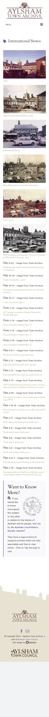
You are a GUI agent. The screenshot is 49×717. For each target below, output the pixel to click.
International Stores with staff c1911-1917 (20, 358)
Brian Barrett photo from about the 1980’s (20, 166)
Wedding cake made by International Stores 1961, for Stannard (20, 260)
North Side (30, 136)
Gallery (28, 62)
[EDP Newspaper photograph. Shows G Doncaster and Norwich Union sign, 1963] (24, 237)
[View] (24, 63)
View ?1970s (20, 201)
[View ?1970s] (24, 202)
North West (30, 66)
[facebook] (21, 630)
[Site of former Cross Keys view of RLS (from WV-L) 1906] (24, 404)
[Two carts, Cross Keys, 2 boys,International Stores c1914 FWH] (24, 392)
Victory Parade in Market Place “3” (20, 328)
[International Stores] (24, 133)
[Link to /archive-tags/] (4, 40)
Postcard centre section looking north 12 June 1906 (20, 455)
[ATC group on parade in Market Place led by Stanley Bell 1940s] (24, 307)
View (20, 62)
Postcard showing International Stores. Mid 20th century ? (20, 283)
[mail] (27, 630)
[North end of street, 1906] (24, 437)
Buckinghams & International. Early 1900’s (20, 415)
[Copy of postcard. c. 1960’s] (24, 275)
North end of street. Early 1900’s (20, 425)
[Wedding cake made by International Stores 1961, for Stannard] (24, 262)
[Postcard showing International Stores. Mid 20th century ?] (24, 285)
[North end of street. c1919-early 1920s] (24, 349)
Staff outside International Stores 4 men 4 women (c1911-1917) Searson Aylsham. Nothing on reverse (20, 378)
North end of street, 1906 (20, 435)
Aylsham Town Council (28, 638)
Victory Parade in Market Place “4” (20, 338)
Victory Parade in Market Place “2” (20, 318)
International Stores (20, 131)
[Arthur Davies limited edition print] (24, 98)
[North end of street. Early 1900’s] (24, 427)
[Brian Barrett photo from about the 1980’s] (24, 167)
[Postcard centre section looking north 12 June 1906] (24, 457)
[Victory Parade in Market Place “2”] (24, 319)
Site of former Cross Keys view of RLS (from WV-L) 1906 (20, 403)
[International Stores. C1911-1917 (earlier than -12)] (24, 369)
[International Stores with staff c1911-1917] (24, 359)
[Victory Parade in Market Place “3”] (24, 329)
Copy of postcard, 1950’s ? (20, 296)
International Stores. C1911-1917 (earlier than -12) (20, 368)
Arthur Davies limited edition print (20, 97)
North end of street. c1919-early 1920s (20, 348)
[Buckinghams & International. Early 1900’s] (24, 417)
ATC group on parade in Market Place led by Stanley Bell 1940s (20, 306)
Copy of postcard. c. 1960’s (20, 273)
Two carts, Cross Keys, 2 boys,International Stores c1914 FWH (20, 390)
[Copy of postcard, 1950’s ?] (24, 297)
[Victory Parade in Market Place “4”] (24, 339)
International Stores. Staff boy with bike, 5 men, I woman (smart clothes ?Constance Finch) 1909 (20, 465)
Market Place (19, 66)
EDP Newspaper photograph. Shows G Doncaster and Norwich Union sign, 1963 (20, 236)
